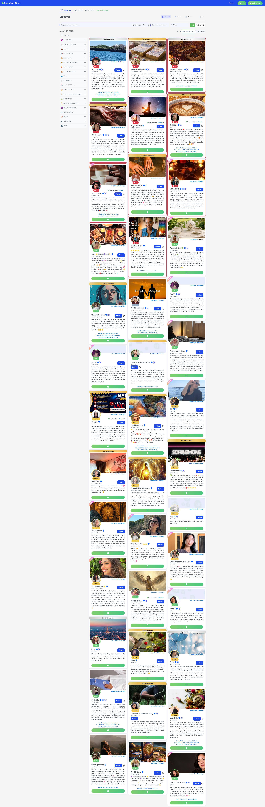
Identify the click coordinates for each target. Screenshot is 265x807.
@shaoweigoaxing (96, 317)
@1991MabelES (95, 364)
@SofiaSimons (174, 473)
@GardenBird (174, 250)
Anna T (173, 609)
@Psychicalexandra (97, 256)
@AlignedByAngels (136, 71)
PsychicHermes (137, 601)
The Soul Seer (96, 531)
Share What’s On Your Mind (180, 562)
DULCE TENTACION (177, 783)
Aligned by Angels (138, 69)
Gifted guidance (97, 765)
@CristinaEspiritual (175, 71)
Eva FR (172, 294)
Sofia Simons (175, 471)
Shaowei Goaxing (98, 315)
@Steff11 (93, 651)
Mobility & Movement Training (142, 714)
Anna (172, 662)
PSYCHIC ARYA (137, 186)
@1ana (172, 611)
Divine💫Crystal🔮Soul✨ (101, 254)
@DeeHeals (173, 720)
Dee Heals (174, 718)
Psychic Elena (136, 772)
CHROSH (173, 125)
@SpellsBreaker (135, 248)
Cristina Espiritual (177, 69)
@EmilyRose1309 (96, 483)
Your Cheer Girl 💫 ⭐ (139, 544)
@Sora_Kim (173, 564)
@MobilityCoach (135, 715)
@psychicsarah (174, 191)
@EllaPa (172, 411)
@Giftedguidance (96, 766)
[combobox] (179, 25)
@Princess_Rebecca (176, 353)
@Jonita (93, 424)
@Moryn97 (95, 71)
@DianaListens (96, 195)
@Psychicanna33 (175, 664)
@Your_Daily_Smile (96, 588)
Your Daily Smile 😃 (98, 587)
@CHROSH (173, 127)
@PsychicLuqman (136, 310)
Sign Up (242, 3)
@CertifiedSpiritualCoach (138, 490)
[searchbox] (182, 25)
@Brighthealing (135, 127)
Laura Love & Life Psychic (141, 362)
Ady (171, 517)
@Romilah (134, 662)
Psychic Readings (137, 308)
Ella (171, 409)
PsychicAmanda (137, 425)
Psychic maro (97, 135)
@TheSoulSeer (95, 533)
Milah (133, 660)
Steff (93, 649)
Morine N (95, 69)
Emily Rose (95, 481)
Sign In (231, 3)
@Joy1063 (95, 137)
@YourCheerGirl (135, 546)
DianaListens (97, 193)
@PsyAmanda (135, 427)
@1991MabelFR (174, 296)
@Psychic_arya (135, 187)
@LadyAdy (173, 518)
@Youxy (172, 785)
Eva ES (94, 362)
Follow (118, 70)
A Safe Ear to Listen (178, 351)
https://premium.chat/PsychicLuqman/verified (145, 327)
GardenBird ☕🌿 (177, 248)
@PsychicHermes (136, 603)
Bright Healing (136, 126)
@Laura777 (134, 364)
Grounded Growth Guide (140, 488)
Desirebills (95, 700)
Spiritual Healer (137, 246)
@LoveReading (135, 774)
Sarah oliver (174, 189)
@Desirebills (95, 702)
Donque (94, 422)
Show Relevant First (188, 31)
